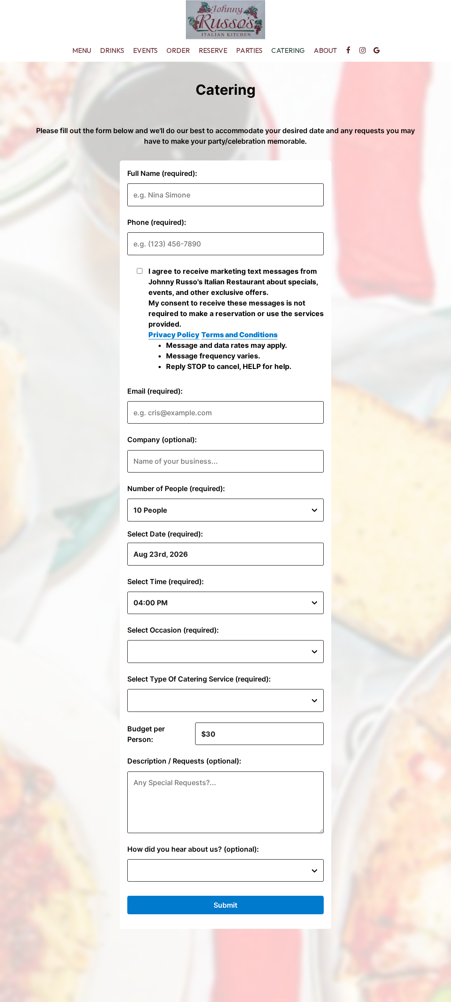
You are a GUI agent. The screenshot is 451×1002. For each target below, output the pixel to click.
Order (178, 50)
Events (145, 50)
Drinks (112, 50)
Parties (249, 50)
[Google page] (377, 50)
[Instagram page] (362, 50)
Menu (81, 50)
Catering (288, 50)
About (325, 50)
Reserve (213, 50)
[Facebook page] (348, 50)
